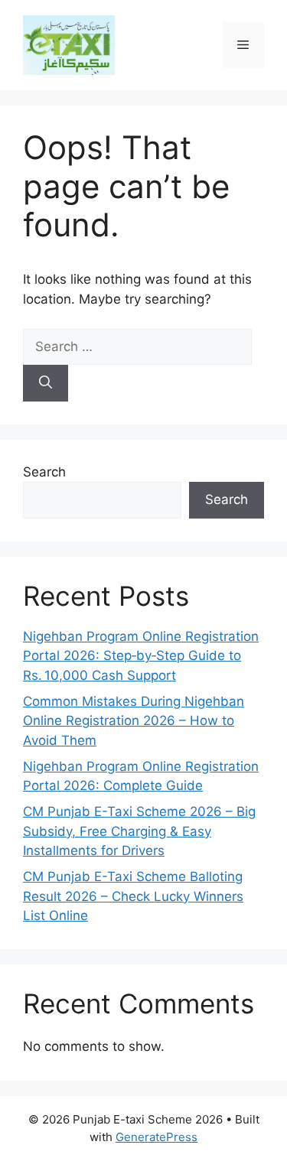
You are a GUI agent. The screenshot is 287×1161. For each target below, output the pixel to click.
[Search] (45, 383)
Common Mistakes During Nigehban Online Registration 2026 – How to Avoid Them (133, 721)
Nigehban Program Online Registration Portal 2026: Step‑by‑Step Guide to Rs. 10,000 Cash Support (141, 656)
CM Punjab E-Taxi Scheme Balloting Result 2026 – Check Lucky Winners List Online (133, 896)
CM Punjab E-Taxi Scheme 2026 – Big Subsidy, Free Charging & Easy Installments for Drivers (139, 831)
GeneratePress (156, 1137)
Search (44, 472)
